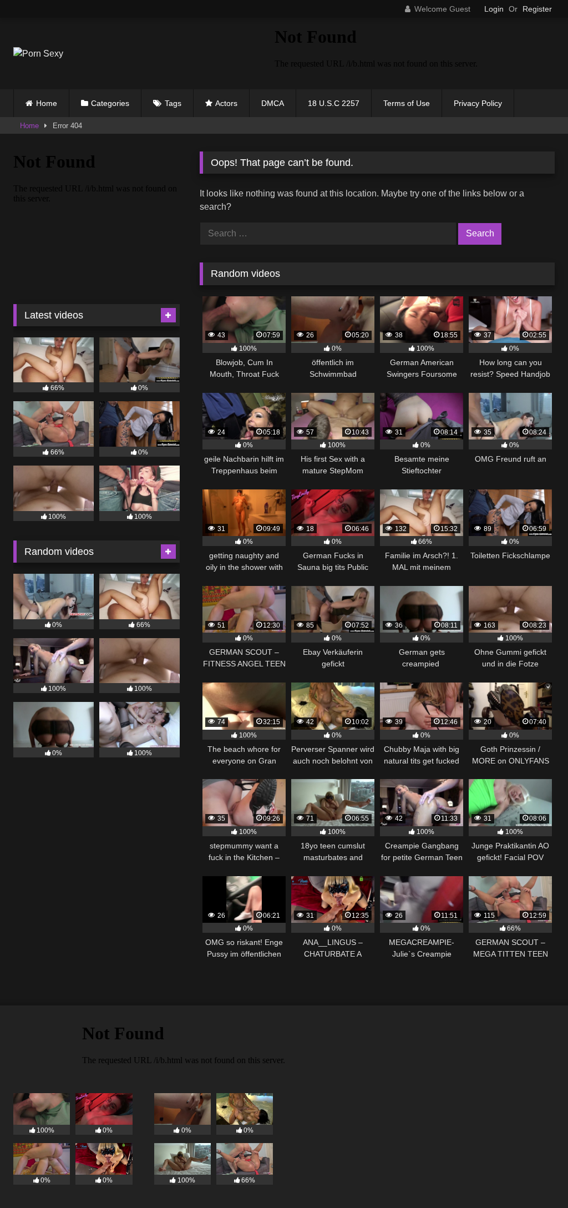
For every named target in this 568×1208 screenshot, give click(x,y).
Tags (173, 103)
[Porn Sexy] (126, 53)
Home (46, 103)
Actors (226, 103)
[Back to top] (533, 1175)
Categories (110, 103)
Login (494, 8)
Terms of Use (406, 103)
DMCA (272, 103)
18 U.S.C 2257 (333, 103)
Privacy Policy (478, 103)
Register (537, 8)
